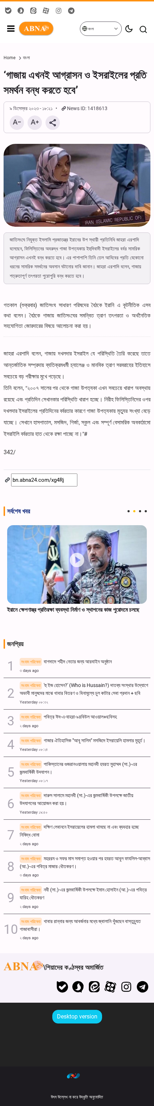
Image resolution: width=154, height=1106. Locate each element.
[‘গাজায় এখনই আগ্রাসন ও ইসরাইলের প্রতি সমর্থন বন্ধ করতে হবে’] (77, 185)
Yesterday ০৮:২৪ (34, 749)
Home (9, 57)
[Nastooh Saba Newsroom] (77, 1075)
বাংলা (90, 29)
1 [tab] (128, 511)
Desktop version (77, 1016)
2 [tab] (134, 511)
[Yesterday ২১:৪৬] (77, 564)
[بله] (62, 987)
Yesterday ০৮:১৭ (34, 780)
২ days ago (29, 726)
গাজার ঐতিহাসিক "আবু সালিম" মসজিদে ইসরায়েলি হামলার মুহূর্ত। (83, 741)
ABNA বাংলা (49, 29)
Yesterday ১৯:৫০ (34, 812)
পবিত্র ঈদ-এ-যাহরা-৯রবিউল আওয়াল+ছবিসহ (69, 717)
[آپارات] (110, 987)
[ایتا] (94, 987)
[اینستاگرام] (126, 987)
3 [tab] (140, 511)
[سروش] (78, 987)
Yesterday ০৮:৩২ (34, 702)
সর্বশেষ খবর (18, 511)
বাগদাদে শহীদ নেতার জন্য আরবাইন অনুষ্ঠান (66, 662)
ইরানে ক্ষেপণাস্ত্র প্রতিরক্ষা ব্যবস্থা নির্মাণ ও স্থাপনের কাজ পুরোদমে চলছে (73, 609)
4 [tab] (146, 511)
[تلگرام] (142, 987)
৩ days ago (29, 670)
